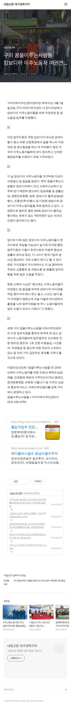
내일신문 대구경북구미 (17, 4)
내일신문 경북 (16, 493)
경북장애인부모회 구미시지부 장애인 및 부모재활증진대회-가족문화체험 (27, 525)
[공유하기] (21, 481)
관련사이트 (9, 689)
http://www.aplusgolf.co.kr (27, 448)
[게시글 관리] (25, 481)
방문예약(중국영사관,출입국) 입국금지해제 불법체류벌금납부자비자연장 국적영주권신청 (24, 434)
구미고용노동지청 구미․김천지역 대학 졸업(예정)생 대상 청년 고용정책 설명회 (27, 502)
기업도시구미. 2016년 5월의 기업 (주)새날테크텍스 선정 (27, 515)
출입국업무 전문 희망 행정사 (23, 427)
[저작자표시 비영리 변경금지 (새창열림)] (50, 481)
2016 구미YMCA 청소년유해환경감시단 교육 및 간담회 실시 (27, 536)
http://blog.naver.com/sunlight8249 (31, 421)
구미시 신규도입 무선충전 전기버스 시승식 (27, 547)
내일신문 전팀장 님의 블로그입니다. (25, 650)
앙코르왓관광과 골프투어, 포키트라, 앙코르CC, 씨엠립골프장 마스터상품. (35, 460)
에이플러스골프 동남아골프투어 (34, 453)
